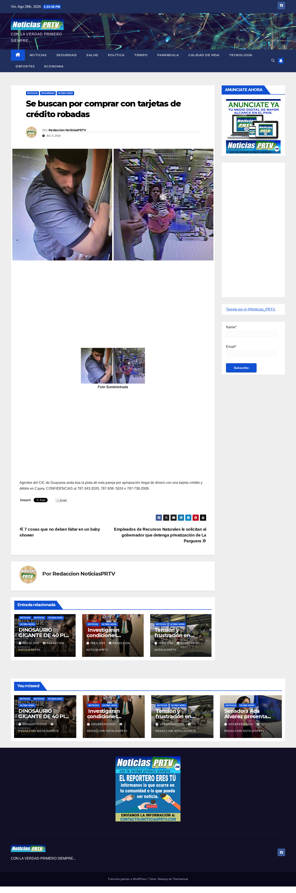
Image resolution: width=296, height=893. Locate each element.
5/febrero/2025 (172, 724)
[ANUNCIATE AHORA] (253, 126)
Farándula (168, 55)
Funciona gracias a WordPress (128, 879)
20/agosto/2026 (35, 724)
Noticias (38, 55)
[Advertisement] (113, 296)
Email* (231, 346)
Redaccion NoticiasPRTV (67, 130)
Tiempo (141, 55)
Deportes (25, 66)
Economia (53, 66)
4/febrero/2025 (241, 724)
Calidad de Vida (204, 55)
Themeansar (180, 879)
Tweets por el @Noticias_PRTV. (251, 309)
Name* (231, 327)
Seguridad (66, 55)
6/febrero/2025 (104, 724)
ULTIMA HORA (65, 93)
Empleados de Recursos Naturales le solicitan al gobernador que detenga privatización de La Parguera (160, 535)
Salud (92, 55)
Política (116, 55)
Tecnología (240, 55)
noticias (25, 618)
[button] (273, 60)
